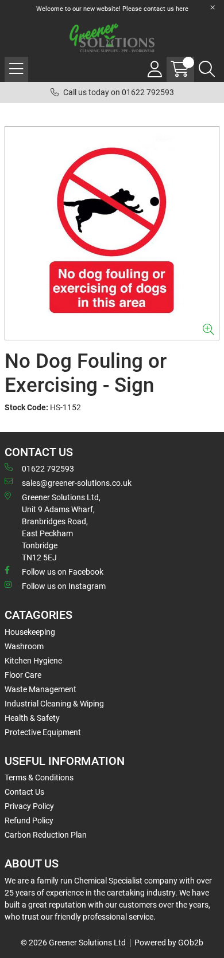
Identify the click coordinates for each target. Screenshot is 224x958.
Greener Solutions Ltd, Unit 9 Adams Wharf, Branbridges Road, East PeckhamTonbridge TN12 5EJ (61, 527)
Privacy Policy (29, 806)
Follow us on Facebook (62, 571)
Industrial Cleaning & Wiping (54, 703)
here (182, 9)
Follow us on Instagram (64, 586)
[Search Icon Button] (206, 69)
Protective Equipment (43, 732)
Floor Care (23, 675)
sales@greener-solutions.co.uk (77, 483)
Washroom (24, 646)
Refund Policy (29, 820)
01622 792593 (48, 468)
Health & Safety (32, 718)
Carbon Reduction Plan (46, 834)
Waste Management (40, 689)
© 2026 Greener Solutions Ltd (73, 942)
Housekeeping (30, 632)
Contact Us (24, 791)
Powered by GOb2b (168, 942)
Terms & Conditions (39, 777)
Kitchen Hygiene (33, 660)
